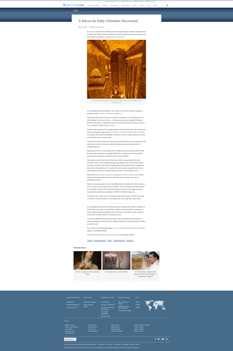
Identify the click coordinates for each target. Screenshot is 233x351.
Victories (105, 5)
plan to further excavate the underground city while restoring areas (117, 175)
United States (70, 302)
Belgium (138, 307)
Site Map (137, 344)
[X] (158, 339)
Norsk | (92, 331)
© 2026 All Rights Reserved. (80, 344)
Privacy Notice (101, 344)
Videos (155, 5)
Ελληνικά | (138, 327)
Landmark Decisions (71, 307)
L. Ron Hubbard (119, 228)
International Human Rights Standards (123, 307)
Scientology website (112, 235)
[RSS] (166, 339)
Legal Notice (125, 344)
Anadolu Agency (92, 187)
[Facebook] (155, 339)
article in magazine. (111, 113)
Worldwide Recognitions (72, 305)
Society (142, 5)
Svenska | (69, 333)
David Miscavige (105, 316)
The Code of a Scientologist (104, 312)
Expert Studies (125, 5)
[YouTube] (162, 339)
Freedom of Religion (93, 5)
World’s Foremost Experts (88, 305)
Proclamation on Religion (124, 310)
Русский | (138, 331)
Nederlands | (70, 331)
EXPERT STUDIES (88, 297)
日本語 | (115, 329)
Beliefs (135, 5)
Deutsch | (92, 327)
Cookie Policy (117, 344)
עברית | (69, 329)
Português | (117, 331)
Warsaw (138, 302)
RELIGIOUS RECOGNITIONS (73, 297)
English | (115, 325)
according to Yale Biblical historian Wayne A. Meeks (128, 132)
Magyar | (139, 329)
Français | (115, 327)
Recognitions (114, 5)
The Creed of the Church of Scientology (107, 308)
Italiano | (92, 329)
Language (66, 321)
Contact (132, 344)
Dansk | (92, 325)
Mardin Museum (110, 125)
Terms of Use (109, 344)
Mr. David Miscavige (134, 228)
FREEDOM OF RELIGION (124, 297)
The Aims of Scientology (107, 305)
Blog (148, 5)
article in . (117, 37)
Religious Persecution (97, 27)
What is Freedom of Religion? (123, 303)
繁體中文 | (69, 325)
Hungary (138, 305)
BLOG (76, 10)
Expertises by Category (90, 302)
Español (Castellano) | (142, 325)
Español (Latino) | (71, 327)
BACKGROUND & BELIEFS (107, 297)
